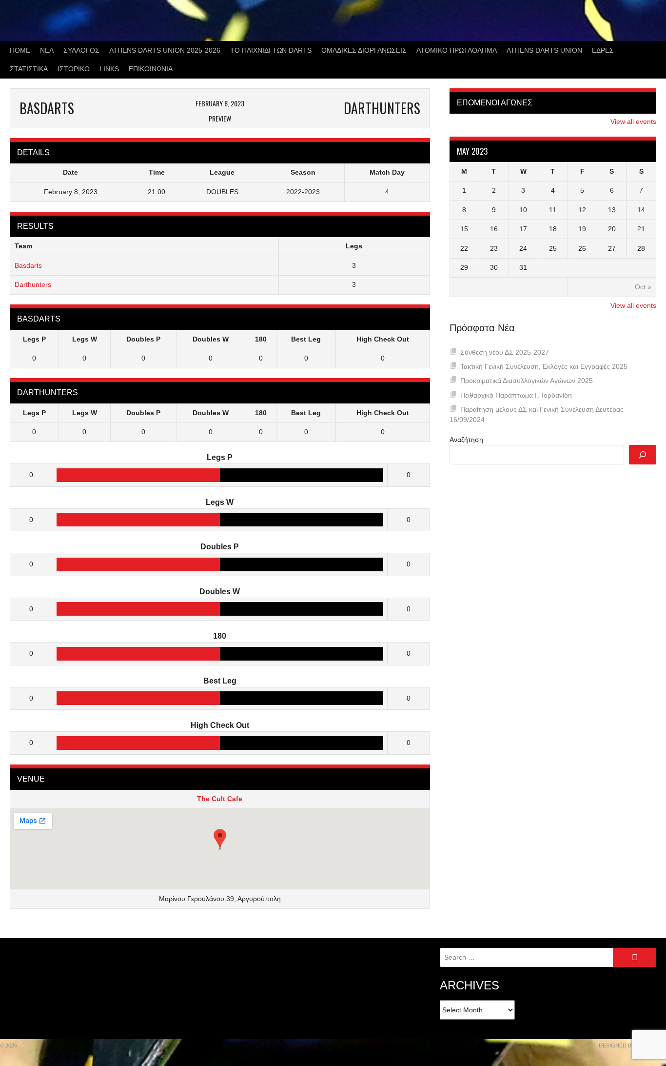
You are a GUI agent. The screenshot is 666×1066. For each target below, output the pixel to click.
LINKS (109, 69)
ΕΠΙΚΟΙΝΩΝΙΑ (151, 69)
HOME (20, 50)
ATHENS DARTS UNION (544, 50)
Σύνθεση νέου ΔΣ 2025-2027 (504, 352)
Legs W (84, 339)
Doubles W (211, 339)
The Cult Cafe (219, 799)
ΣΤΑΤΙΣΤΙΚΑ (29, 69)
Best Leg (306, 339)
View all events (633, 121)
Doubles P (143, 339)
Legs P (34, 339)
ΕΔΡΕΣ (603, 50)
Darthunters (33, 284)
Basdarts (28, 265)
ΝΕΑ (47, 50)
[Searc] (642, 454)
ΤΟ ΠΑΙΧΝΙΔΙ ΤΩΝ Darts (271, 50)
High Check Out (382, 339)
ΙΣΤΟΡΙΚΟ (74, 69)
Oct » (643, 287)
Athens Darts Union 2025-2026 (164, 50)
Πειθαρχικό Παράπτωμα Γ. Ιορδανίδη (516, 395)
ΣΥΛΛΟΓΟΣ (81, 50)
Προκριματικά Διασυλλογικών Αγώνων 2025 (526, 380)
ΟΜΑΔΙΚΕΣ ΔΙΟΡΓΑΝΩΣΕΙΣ (364, 50)
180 (261, 339)
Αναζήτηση (466, 439)
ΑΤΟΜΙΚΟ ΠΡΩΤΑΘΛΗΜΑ (456, 50)
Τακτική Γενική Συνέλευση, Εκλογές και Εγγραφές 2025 (543, 366)
